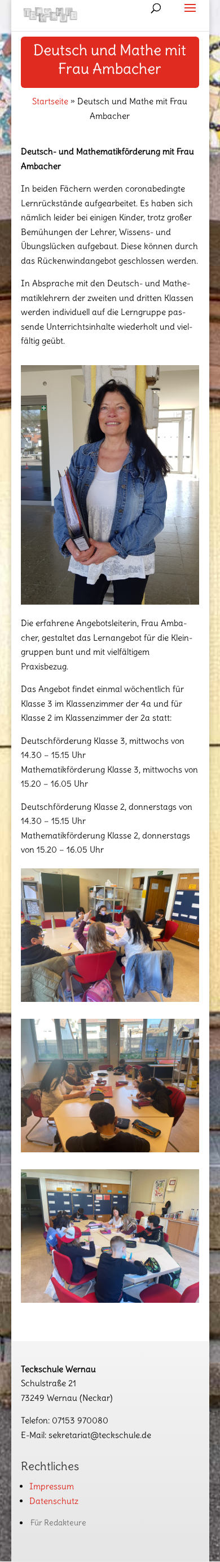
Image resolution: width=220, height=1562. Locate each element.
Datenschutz (53, 1501)
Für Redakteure (58, 1522)
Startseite (50, 101)
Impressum (51, 1486)
